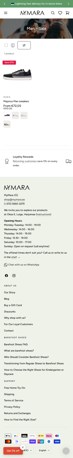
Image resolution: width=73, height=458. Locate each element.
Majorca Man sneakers (16, 101)
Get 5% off (13, 450)
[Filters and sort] (24, 45)
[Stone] (24, 115)
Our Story (9, 292)
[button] (5, 13)
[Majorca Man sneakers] (17, 75)
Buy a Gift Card (13, 305)
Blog (6, 298)
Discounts (9, 311)
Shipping (9, 394)
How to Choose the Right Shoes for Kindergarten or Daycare (34, 372)
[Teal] (7, 124)
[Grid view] (6, 45)
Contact (9, 330)
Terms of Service (13, 400)
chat (13, 257)
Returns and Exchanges (17, 413)
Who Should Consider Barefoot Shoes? (26, 357)
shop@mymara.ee (14, 199)
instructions (43, 214)
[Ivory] (15, 115)
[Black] (7, 115)
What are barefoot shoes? (19, 350)
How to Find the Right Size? (20, 419)
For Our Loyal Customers (18, 324)
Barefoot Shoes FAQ (16, 344)
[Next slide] (68, 4)
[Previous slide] (4, 4)
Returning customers (25, 161)
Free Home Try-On (14, 387)
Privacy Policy (12, 406)
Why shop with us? (15, 317)
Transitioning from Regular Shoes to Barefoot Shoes (34, 363)
